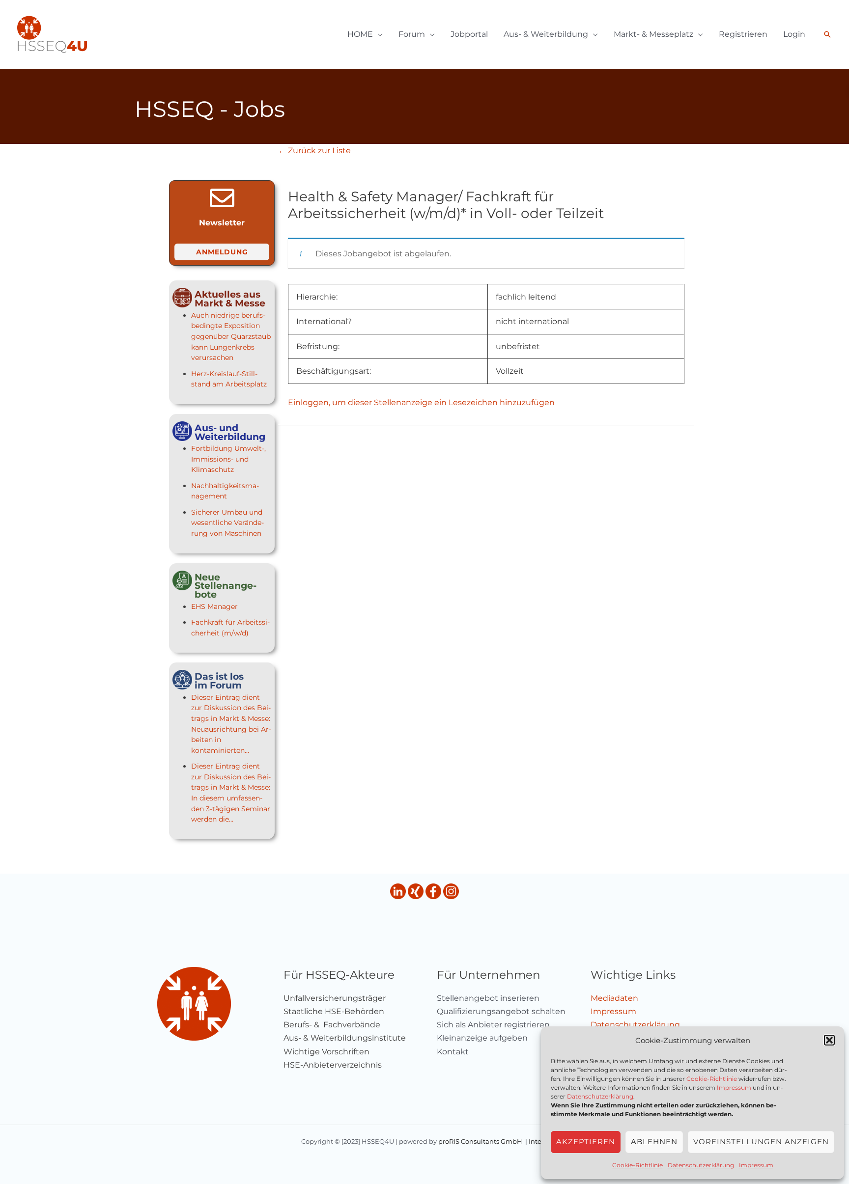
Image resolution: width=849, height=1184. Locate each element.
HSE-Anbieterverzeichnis (332, 1065)
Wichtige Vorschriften (326, 1051)
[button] (829, 1040)
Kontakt (453, 1051)
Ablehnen (654, 1141)
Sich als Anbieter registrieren (493, 1024)
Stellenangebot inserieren (488, 998)
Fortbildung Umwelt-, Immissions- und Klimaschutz (228, 459)
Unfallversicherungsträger (334, 998)
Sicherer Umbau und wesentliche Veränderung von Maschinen (227, 523)
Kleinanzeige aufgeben (482, 1038)
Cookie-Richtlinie (711, 1078)
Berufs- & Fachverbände (331, 1024)
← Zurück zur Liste (314, 150)
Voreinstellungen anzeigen (761, 1141)
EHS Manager (214, 606)
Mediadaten (614, 998)
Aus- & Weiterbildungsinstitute (344, 1038)
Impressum (734, 1087)
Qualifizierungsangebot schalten (501, 1011)
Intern (538, 1141)
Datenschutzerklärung (600, 1096)
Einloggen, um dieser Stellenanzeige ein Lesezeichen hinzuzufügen (421, 402)
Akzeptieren (585, 1141)
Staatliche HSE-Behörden (333, 1011)
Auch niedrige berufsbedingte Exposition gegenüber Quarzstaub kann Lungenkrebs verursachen (231, 336)
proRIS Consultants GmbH (480, 1141)
